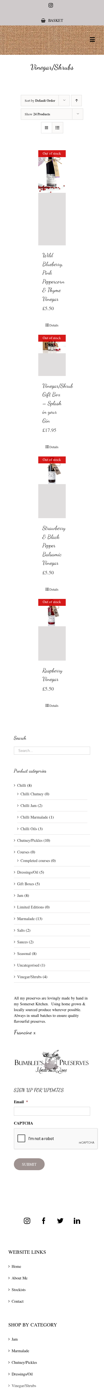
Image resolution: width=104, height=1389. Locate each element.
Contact (18, 1301)
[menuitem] (52, 20)
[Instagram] (27, 1220)
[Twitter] (60, 1220)
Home (16, 1266)
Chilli (21, 785)
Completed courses (35, 860)
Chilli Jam (29, 805)
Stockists (19, 1289)
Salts (21, 930)
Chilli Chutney (32, 793)
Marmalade (26, 918)
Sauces (22, 941)
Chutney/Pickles (29, 840)
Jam (20, 895)
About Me (19, 1278)
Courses (23, 852)
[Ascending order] (76, 100)
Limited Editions (30, 907)
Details (54, 325)
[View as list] (57, 127)
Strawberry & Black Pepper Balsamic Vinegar (53, 545)
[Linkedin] (77, 1220)
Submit (29, 1164)
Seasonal (24, 953)
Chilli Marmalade (34, 817)
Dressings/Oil (27, 872)
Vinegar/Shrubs (29, 976)
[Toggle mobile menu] (93, 39)
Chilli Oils (29, 828)
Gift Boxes (25, 883)
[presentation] (56, 1139)
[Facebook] (43, 1220)
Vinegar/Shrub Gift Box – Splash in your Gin (57, 403)
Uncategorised (28, 965)
